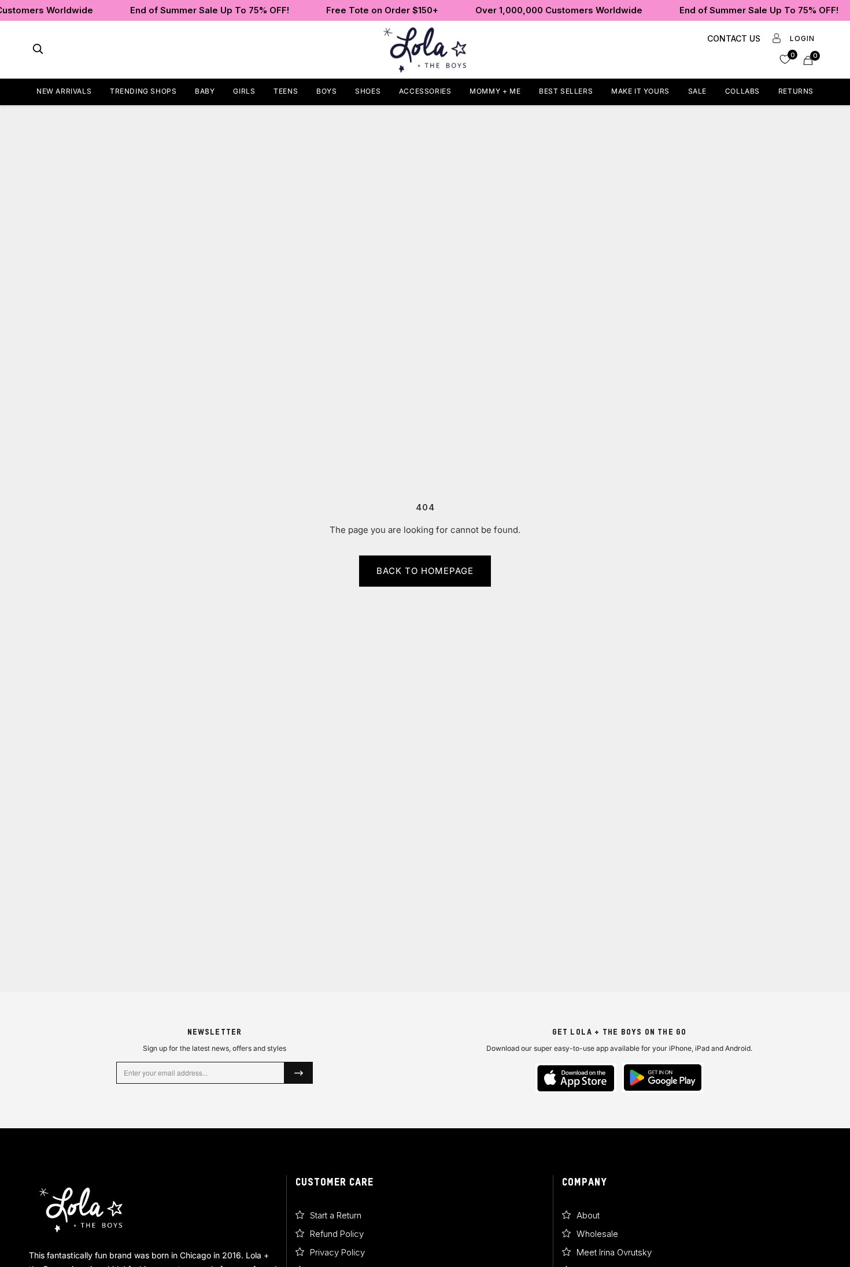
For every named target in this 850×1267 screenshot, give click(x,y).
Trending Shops (143, 91)
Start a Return (335, 1215)
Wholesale (597, 1233)
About (588, 1215)
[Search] (37, 50)
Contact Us (733, 38)
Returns (796, 91)
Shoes (367, 91)
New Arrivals (63, 91)
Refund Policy (337, 1233)
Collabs (742, 91)
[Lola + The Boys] (425, 50)
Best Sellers (566, 91)
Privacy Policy (337, 1252)
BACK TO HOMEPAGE (425, 570)
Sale (697, 91)
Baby (205, 91)
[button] (785, 58)
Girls (244, 91)
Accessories (425, 91)
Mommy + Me (495, 91)
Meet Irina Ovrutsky (614, 1252)
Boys (326, 91)
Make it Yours (640, 91)
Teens (286, 91)
